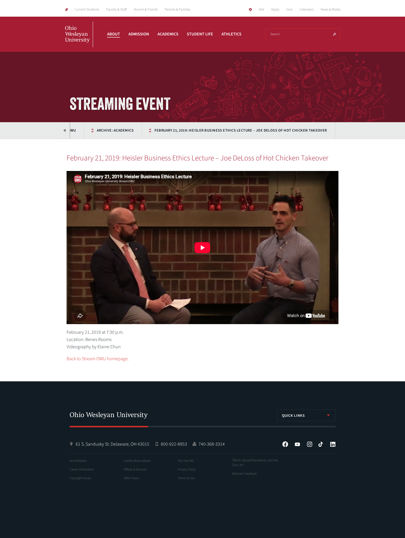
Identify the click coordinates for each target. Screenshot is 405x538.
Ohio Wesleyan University (79, 39)
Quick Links (293, 415)
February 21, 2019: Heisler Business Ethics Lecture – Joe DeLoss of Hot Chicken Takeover (240, 130)
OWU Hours (131, 478)
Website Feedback (244, 473)
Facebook (285, 444)
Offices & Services (135, 469)
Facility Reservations (137, 460)
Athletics (231, 34)
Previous (65, 130)
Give (289, 9)
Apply (275, 9)
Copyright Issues (80, 478)
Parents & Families (177, 9)
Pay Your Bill (186, 460)
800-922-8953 (174, 444)
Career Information (82, 469)
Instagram (309, 444)
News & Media (330, 9)
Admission (138, 34)
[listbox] (306, 415)
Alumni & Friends (146, 9)
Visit (261, 9)
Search (334, 34)
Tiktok (320, 444)
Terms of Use (186, 478)
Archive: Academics (115, 130)
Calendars (307, 9)
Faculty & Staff (116, 9)
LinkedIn (333, 444)
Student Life (200, 34)
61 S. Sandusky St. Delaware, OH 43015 (112, 444)
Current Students (87, 9)
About (113, 34)
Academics (168, 34)
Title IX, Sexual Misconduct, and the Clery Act (255, 462)
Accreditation (78, 460)
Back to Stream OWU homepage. (98, 359)
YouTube (297, 444)
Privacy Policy (187, 469)
